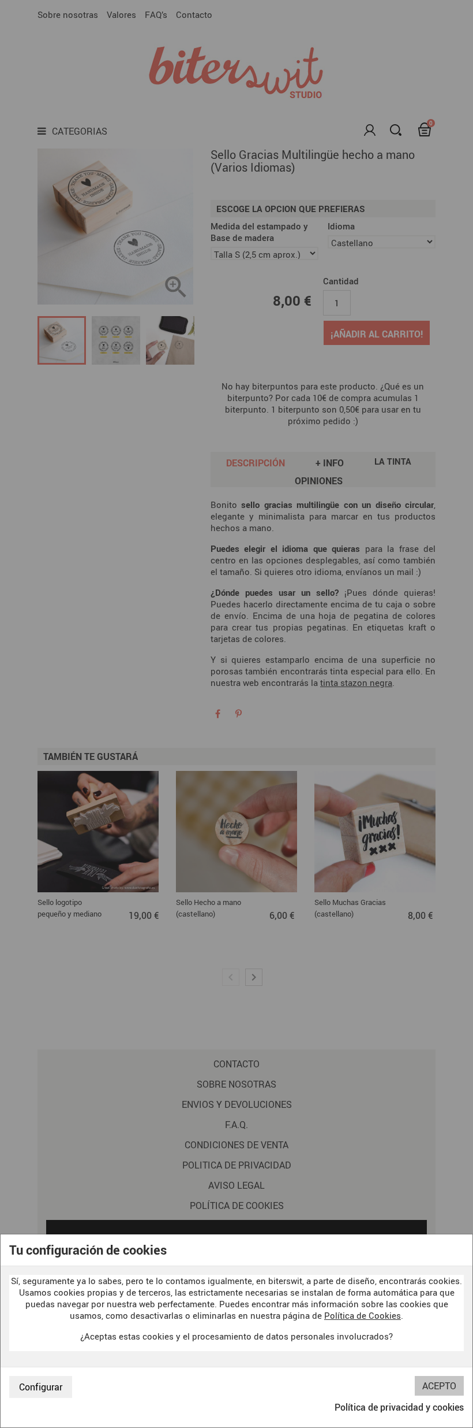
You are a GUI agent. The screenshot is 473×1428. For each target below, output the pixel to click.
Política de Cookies (362, 1315)
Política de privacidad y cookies (399, 1407)
